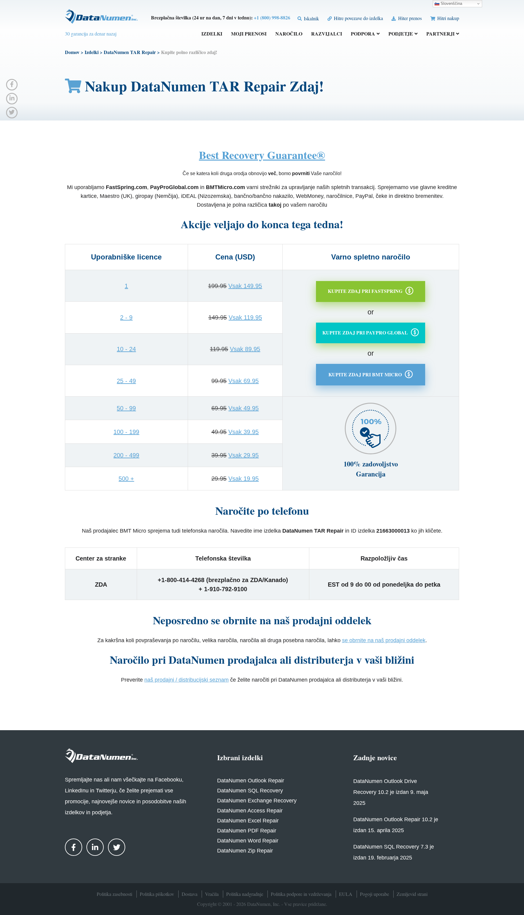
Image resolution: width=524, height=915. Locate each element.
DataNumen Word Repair (247, 841)
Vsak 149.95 (245, 286)
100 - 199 (126, 432)
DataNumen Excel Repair (248, 821)
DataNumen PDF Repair (246, 831)
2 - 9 (126, 317)
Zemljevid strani (412, 894)
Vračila (212, 894)
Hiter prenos (409, 18)
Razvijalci (326, 34)
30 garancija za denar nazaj (90, 33)
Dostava (189, 894)
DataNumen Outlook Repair (250, 781)
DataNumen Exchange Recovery (257, 801)
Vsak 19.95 (243, 478)
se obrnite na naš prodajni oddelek (383, 640)
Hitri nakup (447, 18)
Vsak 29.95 (243, 455)
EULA (345, 894)
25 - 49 (126, 381)
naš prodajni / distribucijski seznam (186, 680)
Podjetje (400, 34)
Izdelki (211, 34)
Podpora (363, 34)
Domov (72, 52)
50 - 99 (126, 408)
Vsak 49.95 (243, 408)
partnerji (440, 34)
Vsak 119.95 (245, 317)
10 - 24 (126, 349)
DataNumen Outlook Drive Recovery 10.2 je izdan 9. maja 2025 (390, 792)
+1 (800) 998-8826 (272, 17)
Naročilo (288, 34)
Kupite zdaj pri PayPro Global (365, 332)
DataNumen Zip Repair (245, 851)
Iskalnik (311, 18)
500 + (126, 478)
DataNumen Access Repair (250, 811)
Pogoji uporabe (374, 894)
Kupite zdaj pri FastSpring (365, 290)
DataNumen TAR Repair (130, 52)
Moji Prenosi (249, 34)
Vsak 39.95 (243, 432)
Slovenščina (450, 3)
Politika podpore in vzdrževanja (301, 894)
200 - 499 (126, 455)
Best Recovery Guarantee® (262, 155)
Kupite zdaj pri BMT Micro (365, 374)
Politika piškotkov (157, 894)
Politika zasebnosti (114, 894)
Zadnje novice (375, 757)
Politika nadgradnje (244, 894)
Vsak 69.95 (243, 381)
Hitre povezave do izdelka (358, 18)
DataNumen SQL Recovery (250, 791)
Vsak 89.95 (245, 349)
